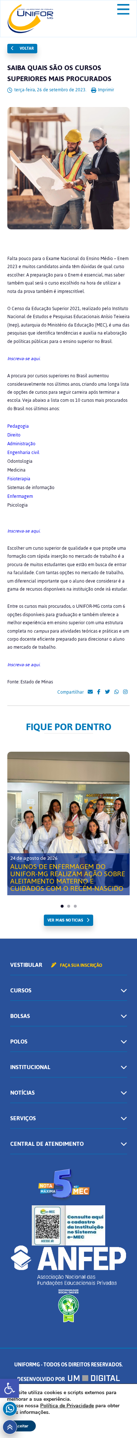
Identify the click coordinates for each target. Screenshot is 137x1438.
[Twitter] (107, 692)
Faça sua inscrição (80, 965)
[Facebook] (99, 692)
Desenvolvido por (41, 1379)
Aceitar (21, 1426)
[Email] (90, 692)
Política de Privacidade (67, 1405)
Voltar (26, 48)
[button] (9, 1388)
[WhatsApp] (116, 692)
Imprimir (105, 89)
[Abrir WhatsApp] (119, 1419)
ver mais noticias (65, 920)
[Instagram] (125, 692)
